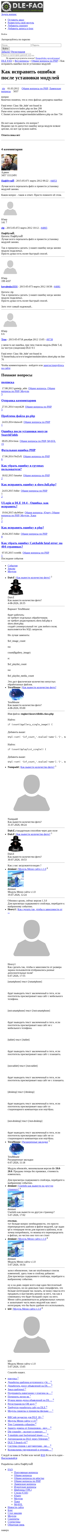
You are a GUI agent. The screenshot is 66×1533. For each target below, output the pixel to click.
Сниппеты (13, 1519)
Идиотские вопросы (25, 1487)
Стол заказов (15, 1513)
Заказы (11, 568)
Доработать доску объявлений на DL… (30, 1385)
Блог (10, 1510)
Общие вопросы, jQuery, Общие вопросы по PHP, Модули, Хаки (30, 514)
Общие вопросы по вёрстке (29, 1478)
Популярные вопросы (26, 1472)
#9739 (49, 339)
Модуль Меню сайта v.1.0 (32, 869)
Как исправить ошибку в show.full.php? (29, 484)
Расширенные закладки (35, 1142)
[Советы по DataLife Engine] (22, 11)
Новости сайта (16, 1507)
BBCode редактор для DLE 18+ (26, 1417)
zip (3, 88)
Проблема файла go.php (18, 416)
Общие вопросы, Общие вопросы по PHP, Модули (28, 390)
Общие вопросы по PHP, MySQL (38, 441)
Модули (12, 571)
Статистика (14, 1521)
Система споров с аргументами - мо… (29, 1446)
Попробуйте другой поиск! (48, 58)
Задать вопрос (9, 14)
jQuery (17, 1495)
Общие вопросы (23, 1475)
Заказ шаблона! (17, 1389)
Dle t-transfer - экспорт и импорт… (27, 1431)
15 (2, 444)
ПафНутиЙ (7, 180)
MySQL (18, 1504)
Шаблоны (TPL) (23, 1489)
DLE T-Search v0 (18, 1442)
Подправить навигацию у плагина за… (30, 1393)
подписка (7, 382)
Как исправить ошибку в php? (22, 527)
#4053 (53, 180)
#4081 (57, 286)
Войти (5, 48)
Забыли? (6, 51)
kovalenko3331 (9, 286)
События (12, 565)
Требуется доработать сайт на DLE (27, 1407)
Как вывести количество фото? (33, 577)
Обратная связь (16, 1524)
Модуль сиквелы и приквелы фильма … (30, 1411)
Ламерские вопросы (25, 1484)
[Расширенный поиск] (33, 55)
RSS (43, 1455)
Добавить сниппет (18, 25)
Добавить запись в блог (20, 28)
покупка (13, 1378)
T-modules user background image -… (28, 1435)
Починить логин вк (19, 1396)
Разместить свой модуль (21, 22)
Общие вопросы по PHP (44, 61)
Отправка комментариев (18, 400)
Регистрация (18, 51)
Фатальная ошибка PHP (18, 450)
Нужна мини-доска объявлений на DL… (31, 1400)
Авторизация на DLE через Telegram (28, 1439)
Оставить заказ (16, 19)
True (4, 339)
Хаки (17, 1501)
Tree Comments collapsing (22, 1424)
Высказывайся (9, 1458)
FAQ (10, 1469)
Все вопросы (22, 61)
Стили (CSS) (21, 1492)
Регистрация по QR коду (22, 1404)
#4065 (44, 227)
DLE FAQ (6, 61)
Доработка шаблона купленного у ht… (30, 1382)
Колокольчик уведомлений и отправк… (30, 1449)
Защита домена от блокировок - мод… (29, 1428)
